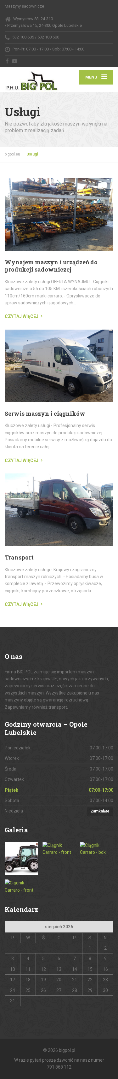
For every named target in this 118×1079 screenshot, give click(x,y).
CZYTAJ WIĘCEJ (21, 316)
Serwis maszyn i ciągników (45, 413)
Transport (19, 557)
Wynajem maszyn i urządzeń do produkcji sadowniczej (51, 265)
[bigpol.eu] (32, 79)
